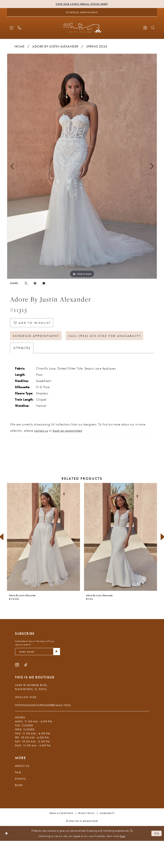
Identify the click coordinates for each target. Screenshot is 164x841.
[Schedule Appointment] (145, 27)
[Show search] (153, 27)
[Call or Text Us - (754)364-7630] (19, 27)
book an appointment (67, 430)
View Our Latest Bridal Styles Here (81, 4)
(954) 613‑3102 (26, 697)
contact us (41, 430)
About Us (22, 766)
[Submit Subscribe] (56, 651)
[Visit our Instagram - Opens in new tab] (17, 664)
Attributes (21, 348)
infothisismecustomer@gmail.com (43, 705)
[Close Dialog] (6, 833)
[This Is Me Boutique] (82, 27)
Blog (19, 785)
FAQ (18, 772)
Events (20, 778)
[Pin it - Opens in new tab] (35, 283)
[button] (11, 28)
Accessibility (107, 813)
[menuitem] (11, 28)
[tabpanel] (82, 166)
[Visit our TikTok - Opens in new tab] (25, 664)
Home (20, 46)
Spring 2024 (96, 46)
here (122, 836)
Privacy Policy (86, 813)
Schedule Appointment (36, 336)
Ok (157, 833)
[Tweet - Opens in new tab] (26, 283)
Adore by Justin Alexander (55, 46)
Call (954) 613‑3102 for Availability (104, 336)
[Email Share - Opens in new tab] (43, 283)
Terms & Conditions (61, 813)
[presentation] (43, 537)
